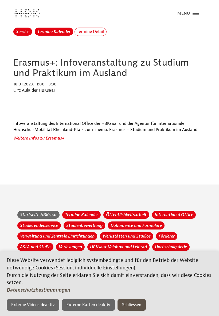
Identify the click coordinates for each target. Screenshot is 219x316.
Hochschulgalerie (171, 247)
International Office (174, 214)
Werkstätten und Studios (127, 236)
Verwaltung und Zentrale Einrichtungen (57, 236)
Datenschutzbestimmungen (38, 290)
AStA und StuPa (35, 247)
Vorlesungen (70, 247)
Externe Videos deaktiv (33, 304)
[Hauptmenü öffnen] (196, 13)
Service (22, 31)
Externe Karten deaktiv (88, 304)
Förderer (167, 236)
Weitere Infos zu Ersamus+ (39, 138)
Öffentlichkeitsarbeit (126, 214)
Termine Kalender (54, 31)
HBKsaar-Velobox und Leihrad (118, 247)
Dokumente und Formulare (136, 225)
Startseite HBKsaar (38, 214)
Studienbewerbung (84, 225)
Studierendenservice (39, 225)
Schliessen (131, 304)
